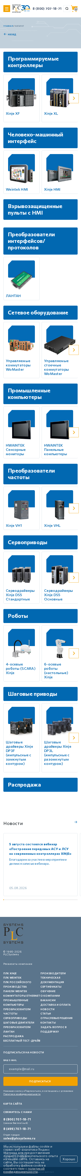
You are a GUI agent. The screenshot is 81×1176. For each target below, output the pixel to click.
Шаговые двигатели (18, 1022)
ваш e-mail (10, 1060)
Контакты (48, 1022)
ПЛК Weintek (12, 977)
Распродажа (13, 1036)
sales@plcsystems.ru (19, 1138)
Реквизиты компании (17, 963)
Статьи (45, 1013)
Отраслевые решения (56, 1018)
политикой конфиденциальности (24, 1170)
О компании (50, 995)
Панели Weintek (15, 991)
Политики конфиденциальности (22, 1094)
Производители (53, 973)
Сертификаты (50, 986)
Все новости (75, 822)
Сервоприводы (15, 1018)
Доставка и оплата (55, 1004)
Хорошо (69, 1159)
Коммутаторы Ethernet (21, 995)
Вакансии (48, 1000)
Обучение (47, 991)
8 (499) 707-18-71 (17, 1129)
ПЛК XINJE (10, 973)
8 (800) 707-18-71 (47, 8)
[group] (40, 864)
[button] (74, 98)
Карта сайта (12, 1103)
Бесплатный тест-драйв (21, 1040)
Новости (47, 1009)
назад (12, 34)
